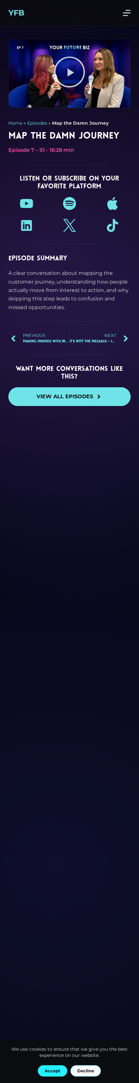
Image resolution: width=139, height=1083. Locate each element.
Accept (52, 1070)
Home (15, 123)
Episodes (37, 123)
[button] (69, 73)
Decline (85, 1070)
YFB (16, 12)
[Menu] (127, 13)
